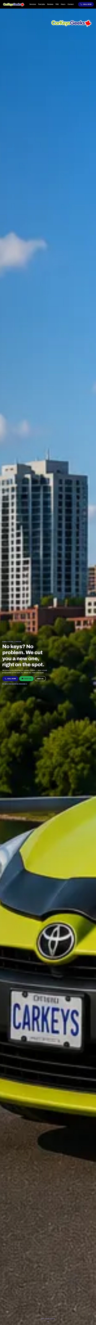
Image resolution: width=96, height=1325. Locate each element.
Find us (40, 678)
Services (33, 4)
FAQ (57, 4)
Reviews (50, 4)
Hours (63, 4)
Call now (87, 4)
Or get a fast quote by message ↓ (14, 684)
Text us (27, 678)
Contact (71, 4)
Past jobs (41, 4)
